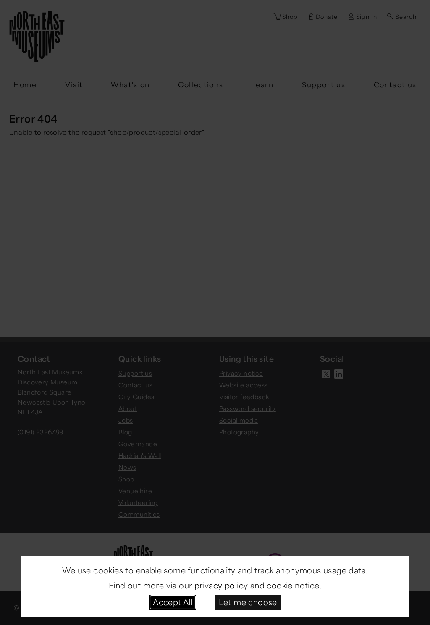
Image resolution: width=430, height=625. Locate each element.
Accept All (172, 602)
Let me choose (248, 602)
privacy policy (221, 585)
